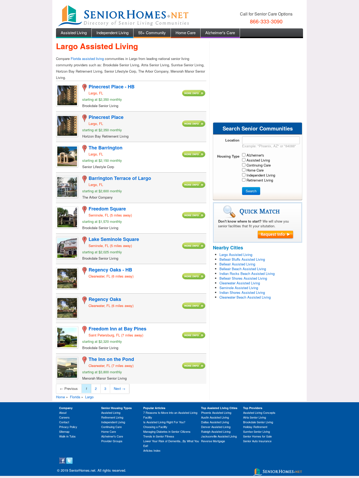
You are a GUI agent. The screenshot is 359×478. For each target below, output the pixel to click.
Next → (119, 388)
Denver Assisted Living (215, 427)
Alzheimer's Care (220, 32)
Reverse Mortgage (213, 441)
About (62, 412)
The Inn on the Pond (111, 359)
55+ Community (152, 32)
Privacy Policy (68, 427)
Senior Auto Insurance (257, 441)
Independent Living (112, 32)
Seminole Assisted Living (238, 287)
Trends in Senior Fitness (158, 436)
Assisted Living (74, 32)
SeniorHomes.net (82, 470)
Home (60, 396)
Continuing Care (111, 427)
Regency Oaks (105, 299)
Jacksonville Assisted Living (219, 436)
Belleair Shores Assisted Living (243, 278)
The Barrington (105, 147)
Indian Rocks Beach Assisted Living (247, 273)
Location (232, 140)
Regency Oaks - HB (110, 269)
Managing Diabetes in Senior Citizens (167, 431)
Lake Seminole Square (114, 239)
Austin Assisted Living (215, 417)
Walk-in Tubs (67, 436)
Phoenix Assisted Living (216, 412)
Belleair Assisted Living (237, 263)
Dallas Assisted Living (215, 422)
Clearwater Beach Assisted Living (245, 297)
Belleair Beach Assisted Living (242, 268)
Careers (64, 417)
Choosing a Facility (155, 427)
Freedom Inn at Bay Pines (117, 328)
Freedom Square (107, 208)
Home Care (186, 32)
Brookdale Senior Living (258, 422)
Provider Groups (111, 441)
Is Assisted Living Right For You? (164, 422)
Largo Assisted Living (235, 254)
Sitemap (64, 431)
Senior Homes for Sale (257, 436)
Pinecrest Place (106, 117)
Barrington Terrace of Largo (120, 178)
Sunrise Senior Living (256, 431)
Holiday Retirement (255, 427)
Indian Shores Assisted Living (242, 292)
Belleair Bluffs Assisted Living (242, 259)
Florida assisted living (87, 58)
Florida (75, 396)
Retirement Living (112, 417)
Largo (89, 396)
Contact (64, 422)
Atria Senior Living (254, 417)
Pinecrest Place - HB (112, 86)
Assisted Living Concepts (259, 412)
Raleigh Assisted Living (215, 431)
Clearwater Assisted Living (239, 282)
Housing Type (228, 156)
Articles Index (152, 450)
